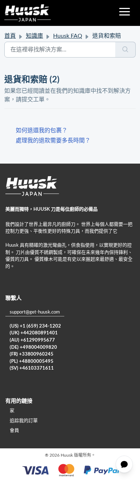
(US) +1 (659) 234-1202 (35, 326)
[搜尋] (125, 50)
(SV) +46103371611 (32, 368)
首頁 (10, 36)
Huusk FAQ (67, 36)
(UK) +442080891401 (34, 333)
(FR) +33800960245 (31, 354)
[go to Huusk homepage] (27, 13)
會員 (14, 430)
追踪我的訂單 (24, 421)
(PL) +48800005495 (31, 361)
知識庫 (34, 36)
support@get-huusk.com (35, 312)
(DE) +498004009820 (33, 347)
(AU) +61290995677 (32, 340)
